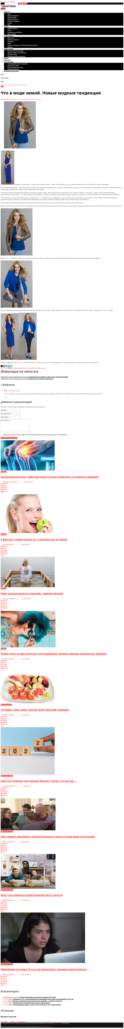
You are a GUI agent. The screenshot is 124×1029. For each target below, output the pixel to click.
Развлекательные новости (16, 56)
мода (15, 368)
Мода (9, 43)
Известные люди (13, 65)
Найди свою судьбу (7, 776)
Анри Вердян (8, 997)
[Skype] (9, 366)
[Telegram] (11, 366)
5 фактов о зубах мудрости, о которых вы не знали (34, 539)
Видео (6, 58)
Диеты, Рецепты (13, 40)
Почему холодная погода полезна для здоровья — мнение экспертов (37, 1001)
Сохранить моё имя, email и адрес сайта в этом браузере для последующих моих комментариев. (35, 435)
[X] (2, 366)
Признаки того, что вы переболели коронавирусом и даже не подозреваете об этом (43, 999)
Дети (9, 30)
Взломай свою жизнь (11, 71)
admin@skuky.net (46, 1026)
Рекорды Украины (13, 69)
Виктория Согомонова (9, 99)
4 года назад (21, 544)
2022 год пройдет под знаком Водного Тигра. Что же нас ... (39, 781)
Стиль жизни (8, 36)
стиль (43, 368)
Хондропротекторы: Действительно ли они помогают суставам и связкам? (50, 477)
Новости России (12, 19)
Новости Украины (13, 21)
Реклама (12, 1022)
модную (20, 362)
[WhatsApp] (6, 366)
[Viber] (4, 366)
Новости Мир (11, 17)
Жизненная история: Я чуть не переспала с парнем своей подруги (44, 969)
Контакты (21, 1022)
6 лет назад (21, 841)
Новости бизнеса (13, 15)
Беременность (12, 28)
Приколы (7, 60)
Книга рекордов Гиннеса (15, 67)
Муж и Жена (11, 34)
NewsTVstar (57, 1023)
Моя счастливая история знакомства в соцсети (32, 895)
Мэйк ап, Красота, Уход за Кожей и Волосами (22, 45)
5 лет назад (22, 598)
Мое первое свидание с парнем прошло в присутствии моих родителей (47, 836)
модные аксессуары (23, 368)
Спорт (9, 23)
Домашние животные (14, 32)
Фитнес (10, 47)
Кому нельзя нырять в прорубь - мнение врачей (32, 593)
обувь (33, 368)
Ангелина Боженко (8, 598)
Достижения (8, 62)
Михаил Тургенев (8, 659)
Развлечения (8, 49)
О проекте (4, 1022)
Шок (8, 25)
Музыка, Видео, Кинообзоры (16, 53)
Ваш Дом (10, 38)
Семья (6, 27)
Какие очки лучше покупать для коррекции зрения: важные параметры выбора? (54, 653)
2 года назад (25, 482)
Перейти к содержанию (8, 1)
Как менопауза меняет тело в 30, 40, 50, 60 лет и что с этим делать (37, 1005)
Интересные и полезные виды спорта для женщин (32, 1003)
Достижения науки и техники (17, 64)
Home (2, 74)
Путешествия (12, 54)
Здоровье (10, 41)
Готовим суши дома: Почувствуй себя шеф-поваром (35, 709)
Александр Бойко (8, 544)
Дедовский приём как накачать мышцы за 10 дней (37, 997)
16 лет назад (26, 99)
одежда (37, 368)
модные (68, 184)
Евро (8, 14)
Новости (7, 12)
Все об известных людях (15, 51)
